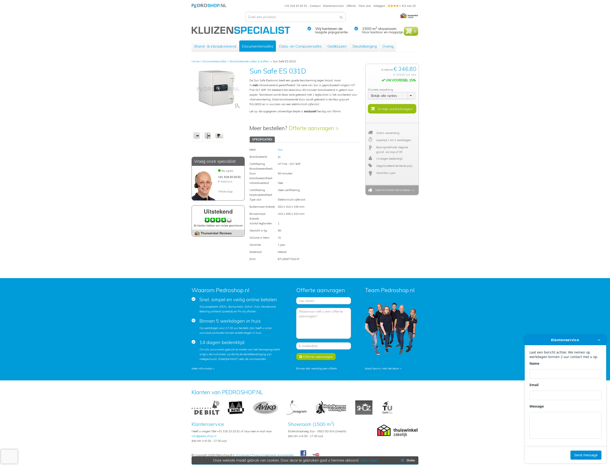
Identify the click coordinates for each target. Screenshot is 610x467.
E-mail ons (225, 181)
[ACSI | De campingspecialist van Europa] (235, 407)
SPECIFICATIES (262, 139)
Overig (387, 46)
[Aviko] (265, 407)
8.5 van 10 (408, 6)
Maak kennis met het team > (383, 368)
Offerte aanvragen (317, 356)
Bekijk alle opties (384, 95)
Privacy (256, 455)
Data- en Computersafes (300, 46)
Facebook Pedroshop (303, 453)
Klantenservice (333, 6)
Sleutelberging (364, 46)
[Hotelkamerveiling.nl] (330, 407)
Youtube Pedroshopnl (316, 455)
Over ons (365, 6)
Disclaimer (242, 455)
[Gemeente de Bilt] (205, 407)
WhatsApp (225, 191)
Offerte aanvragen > (314, 128)
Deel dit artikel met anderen (392, 190)
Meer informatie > (203, 368)
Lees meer (368, 460)
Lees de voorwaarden (252, 359)
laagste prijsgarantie (331, 32)
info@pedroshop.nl (204, 436)
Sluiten (411, 460)
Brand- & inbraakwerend (215, 46)
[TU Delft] (387, 407)
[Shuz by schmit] (363, 407)
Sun (280, 149)
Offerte (351, 6)
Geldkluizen (337, 46)
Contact (315, 6)
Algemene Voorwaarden (278, 455)
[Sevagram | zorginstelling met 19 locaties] (296, 407)
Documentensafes (257, 46)
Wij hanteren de (329, 28)
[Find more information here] (565, 399)
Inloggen (379, 6)
